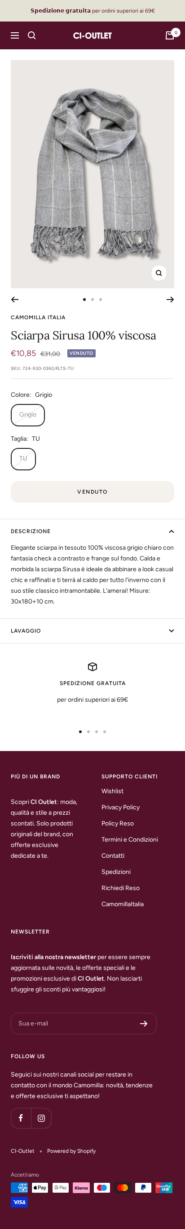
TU (23, 458)
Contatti (112, 856)
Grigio (27, 414)
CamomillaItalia (122, 904)
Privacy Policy (120, 807)
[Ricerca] (32, 35)
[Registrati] (144, 1024)
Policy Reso (117, 823)
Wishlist (112, 791)
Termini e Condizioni (129, 839)
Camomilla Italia (38, 317)
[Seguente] (170, 299)
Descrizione (31, 531)
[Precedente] (14, 299)
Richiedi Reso (120, 888)
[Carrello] (169, 35)
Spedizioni (116, 872)
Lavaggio (26, 631)
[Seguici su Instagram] (41, 1118)
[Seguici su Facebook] (21, 1118)
